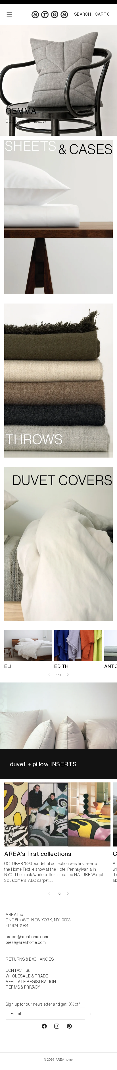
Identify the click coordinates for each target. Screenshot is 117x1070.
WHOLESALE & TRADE (27, 976)
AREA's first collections (37, 853)
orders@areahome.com (27, 936)
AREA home (64, 1059)
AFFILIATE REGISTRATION (31, 981)
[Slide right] (68, 675)
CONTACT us (18, 970)
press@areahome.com (26, 942)
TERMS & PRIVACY (23, 987)
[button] (82, 14)
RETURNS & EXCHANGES (30, 959)
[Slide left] (49, 675)
